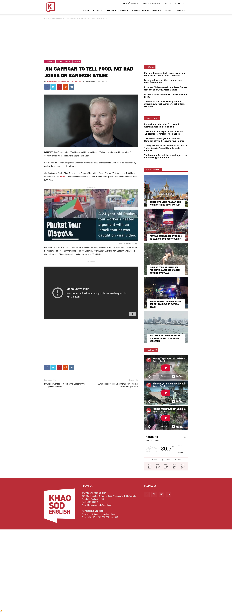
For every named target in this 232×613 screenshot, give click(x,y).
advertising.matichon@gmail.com (101, 514)
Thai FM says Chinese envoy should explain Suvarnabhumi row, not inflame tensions (165, 104)
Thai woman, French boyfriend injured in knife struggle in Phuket (165, 156)
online (62, 177)
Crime (123, 10)
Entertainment (57, 18)
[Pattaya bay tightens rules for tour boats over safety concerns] (166, 327)
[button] (166, 3)
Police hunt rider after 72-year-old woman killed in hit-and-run (162, 125)
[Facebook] (170, 3)
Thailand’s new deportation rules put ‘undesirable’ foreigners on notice (163, 132)
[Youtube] (183, 3)
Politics (96, 10)
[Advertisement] (116, 40)
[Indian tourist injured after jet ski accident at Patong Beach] (166, 293)
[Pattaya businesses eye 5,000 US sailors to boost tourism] (166, 225)
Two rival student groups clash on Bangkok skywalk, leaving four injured (164, 139)
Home (46, 18)
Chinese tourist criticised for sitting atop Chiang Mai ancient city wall (165, 270)
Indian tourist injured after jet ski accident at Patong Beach (165, 304)
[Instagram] (175, 3)
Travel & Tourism (153, 170)
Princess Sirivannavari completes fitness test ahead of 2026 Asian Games (165, 88)
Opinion (156, 10)
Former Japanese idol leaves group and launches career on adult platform (165, 74)
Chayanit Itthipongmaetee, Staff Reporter (64, 81)
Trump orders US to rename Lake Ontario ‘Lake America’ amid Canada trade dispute (165, 148)
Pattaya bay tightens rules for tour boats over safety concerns (165, 338)
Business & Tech (139, 10)
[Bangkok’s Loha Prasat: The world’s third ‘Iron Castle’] (166, 191)
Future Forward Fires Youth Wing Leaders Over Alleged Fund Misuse (64, 385)
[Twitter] (179, 3)
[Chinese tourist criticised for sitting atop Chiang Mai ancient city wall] (166, 259)
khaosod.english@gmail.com (99, 505)
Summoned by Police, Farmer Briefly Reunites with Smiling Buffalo (118, 385)
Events (77, 62)
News (84, 10)
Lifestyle (110, 10)
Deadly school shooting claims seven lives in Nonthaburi (163, 81)
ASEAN (168, 10)
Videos (180, 10)
